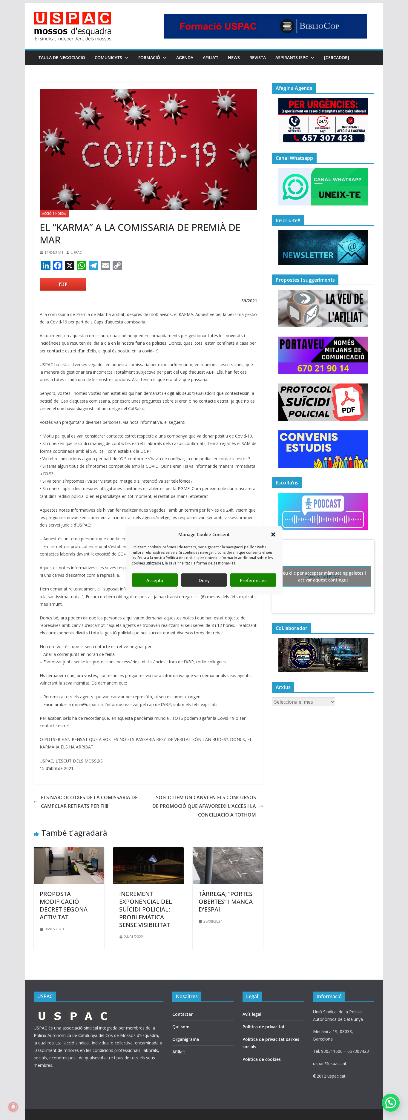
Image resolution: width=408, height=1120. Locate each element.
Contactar (182, 1014)
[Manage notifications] (13, 1107)
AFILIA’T (210, 57)
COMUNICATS (108, 57)
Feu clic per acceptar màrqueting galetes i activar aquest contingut (323, 576)
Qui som (180, 1027)
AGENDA (184, 57)
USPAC (76, 252)
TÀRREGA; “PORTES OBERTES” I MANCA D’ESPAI (226, 901)
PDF (63, 284)
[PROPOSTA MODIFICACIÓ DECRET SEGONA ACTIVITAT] (69, 851)
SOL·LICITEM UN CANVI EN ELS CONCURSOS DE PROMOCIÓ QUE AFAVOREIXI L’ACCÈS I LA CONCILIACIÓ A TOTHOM (204, 806)
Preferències (253, 580)
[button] (273, 534)
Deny (204, 580)
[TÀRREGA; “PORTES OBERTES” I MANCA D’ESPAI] (228, 851)
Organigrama (185, 1039)
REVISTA (257, 57)
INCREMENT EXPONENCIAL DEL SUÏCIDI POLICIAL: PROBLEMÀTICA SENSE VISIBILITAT (145, 909)
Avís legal (252, 1014)
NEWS (234, 57)
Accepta (154, 580)
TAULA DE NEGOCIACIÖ (62, 57)
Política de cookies (262, 1059)
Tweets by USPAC (323, 576)
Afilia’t (178, 1052)
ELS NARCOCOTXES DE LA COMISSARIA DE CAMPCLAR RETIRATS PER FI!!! (89, 801)
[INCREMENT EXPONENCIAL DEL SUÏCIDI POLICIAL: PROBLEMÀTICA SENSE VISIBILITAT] (148, 851)
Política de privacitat (264, 1027)
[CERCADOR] (336, 57)
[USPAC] (73, 1012)
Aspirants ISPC (291, 57)
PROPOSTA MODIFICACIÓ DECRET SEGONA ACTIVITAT (64, 905)
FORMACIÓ (149, 57)
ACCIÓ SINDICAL (54, 213)
